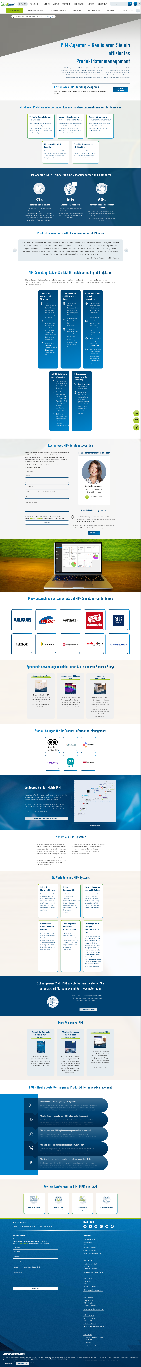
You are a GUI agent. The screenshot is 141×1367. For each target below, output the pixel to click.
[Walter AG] (46, 644)
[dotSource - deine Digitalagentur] (8, 4)
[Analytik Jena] (95, 644)
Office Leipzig (87, 1278)
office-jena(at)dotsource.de (92, 1253)
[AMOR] (22, 644)
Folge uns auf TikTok (112, 1226)
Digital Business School (28, 1226)
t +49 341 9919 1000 (89, 1286)
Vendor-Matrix (42, 800)
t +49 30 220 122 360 (90, 1269)
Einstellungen (9, 1363)
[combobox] (121, 4)
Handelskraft (48, 1226)
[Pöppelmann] (119, 644)
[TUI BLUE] (119, 620)
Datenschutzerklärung (68, 1360)
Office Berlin (87, 1261)
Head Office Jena (89, 1239)
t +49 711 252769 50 (89, 1323)
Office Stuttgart (88, 1315)
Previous (15, 250)
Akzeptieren (22, 1363)
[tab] (135, 4)
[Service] (136, 424)
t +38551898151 (88, 1342)
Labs (40, 1226)
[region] (70, 10)
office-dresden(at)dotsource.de (93, 1309)
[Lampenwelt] (70, 644)
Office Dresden (88, 1297)
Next (138, 10)
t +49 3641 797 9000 (89, 1247)
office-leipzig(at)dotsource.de (93, 1290)
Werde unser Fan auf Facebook (95, 1226)
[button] (130, 4)
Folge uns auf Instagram (101, 1226)
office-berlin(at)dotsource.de (93, 1272)
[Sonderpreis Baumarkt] (95, 620)
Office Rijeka (87, 1334)
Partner (15, 1226)
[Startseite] (13, 17)
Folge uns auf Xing (90, 1226)
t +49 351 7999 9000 (89, 1305)
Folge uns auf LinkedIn (85, 1226)
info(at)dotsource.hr (90, 1346)
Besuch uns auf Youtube (106, 1226)
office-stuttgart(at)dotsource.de (94, 1327)
